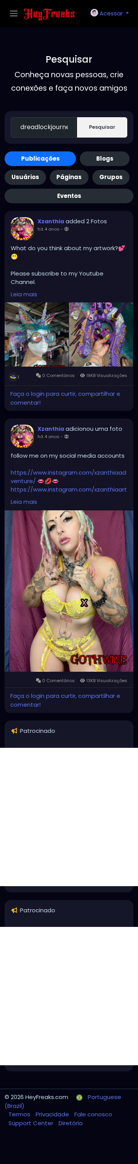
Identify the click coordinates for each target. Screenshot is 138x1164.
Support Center (31, 1123)
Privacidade (53, 1114)
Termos (20, 1114)
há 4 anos (48, 229)
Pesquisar (102, 127)
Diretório (71, 1123)
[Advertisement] (69, 817)
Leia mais (24, 294)
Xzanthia (51, 221)
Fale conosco (93, 1114)
